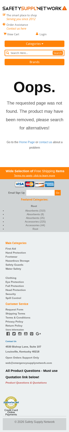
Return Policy (14, 325)
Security (11, 294)
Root (34, 206)
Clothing (11, 277)
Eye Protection (15, 281)
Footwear (11, 256)
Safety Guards (14, 264)
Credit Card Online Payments (11, 412)
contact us (45, 142)
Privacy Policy (14, 321)
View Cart (13, 34)
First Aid (11, 248)
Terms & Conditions (18, 317)
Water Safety (13, 268)
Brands (35, 62)
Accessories (35, 221)
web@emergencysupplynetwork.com (29, 362)
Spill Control (13, 298)
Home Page (27, 142)
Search (58, 53)
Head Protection (16, 289)
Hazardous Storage (17, 260)
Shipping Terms (15, 313)
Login (43, 34)
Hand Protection (16, 252)
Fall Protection (15, 285)
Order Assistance (17, 25)
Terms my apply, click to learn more (34, 175)
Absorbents (35, 210)
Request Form (14, 309)
